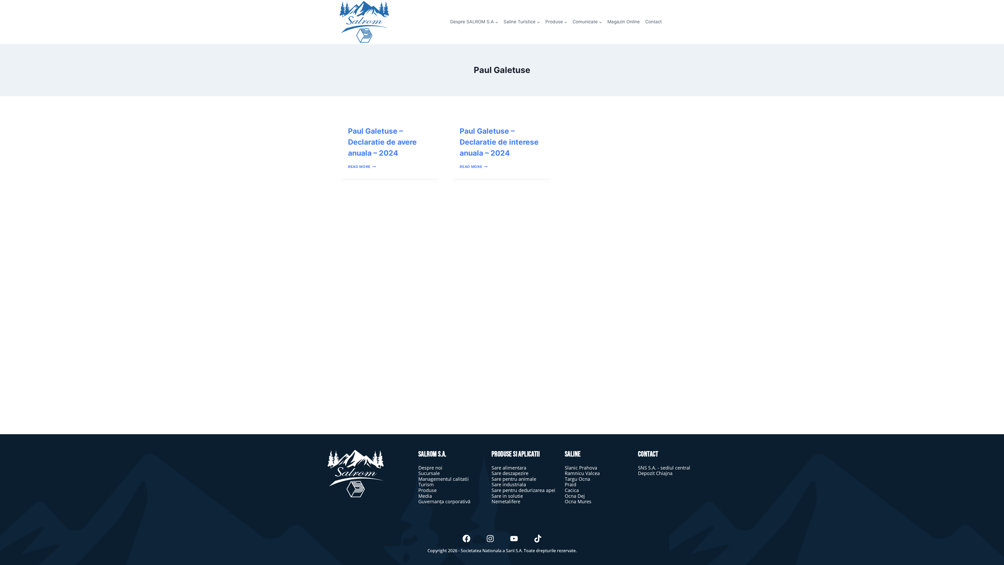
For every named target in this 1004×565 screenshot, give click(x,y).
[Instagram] (490, 538)
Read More (362, 167)
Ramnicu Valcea (582, 473)
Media (425, 496)
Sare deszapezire (510, 473)
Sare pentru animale (514, 479)
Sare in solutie (507, 496)
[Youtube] (514, 538)
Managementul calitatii (443, 479)
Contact (653, 21)
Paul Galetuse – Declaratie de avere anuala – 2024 (382, 142)
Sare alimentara (509, 468)
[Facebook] (466, 538)
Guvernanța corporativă (444, 501)
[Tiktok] (537, 538)
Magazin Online (623, 21)
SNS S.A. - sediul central (664, 468)
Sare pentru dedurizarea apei (523, 490)
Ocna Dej (575, 496)
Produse (427, 490)
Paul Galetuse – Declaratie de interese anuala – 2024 (499, 142)
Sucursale (429, 473)
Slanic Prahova (581, 468)
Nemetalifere (506, 501)
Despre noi (430, 468)
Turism (426, 484)
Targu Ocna (577, 479)
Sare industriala (509, 484)
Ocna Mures (578, 501)
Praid (570, 484)
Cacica (572, 490)
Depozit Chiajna (655, 473)
